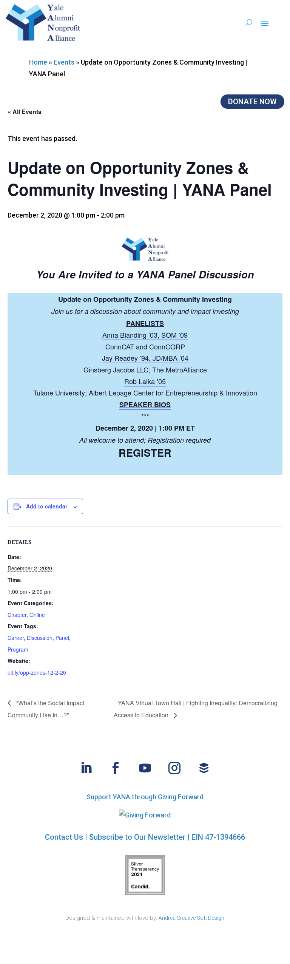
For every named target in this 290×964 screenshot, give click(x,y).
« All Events (25, 111)
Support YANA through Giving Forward (145, 797)
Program (18, 649)
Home (38, 62)
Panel (62, 637)
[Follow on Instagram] (174, 768)
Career (16, 637)
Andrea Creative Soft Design (191, 918)
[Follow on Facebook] (115, 768)
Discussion (39, 637)
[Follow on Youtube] (145, 768)
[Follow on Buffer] (204, 768)
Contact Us (64, 837)
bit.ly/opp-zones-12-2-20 (37, 672)
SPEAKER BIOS (145, 404)
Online (37, 614)
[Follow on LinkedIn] (86, 768)
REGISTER (145, 452)
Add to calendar (46, 506)
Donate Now (252, 101)
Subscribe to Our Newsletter (137, 837)
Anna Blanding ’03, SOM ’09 (145, 335)
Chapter (17, 614)
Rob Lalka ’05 (145, 381)
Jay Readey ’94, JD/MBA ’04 (145, 358)
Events (64, 62)
